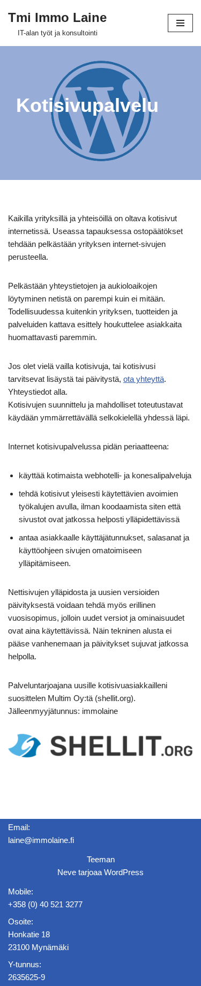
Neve (66, 872)
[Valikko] (180, 23)
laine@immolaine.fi (41, 840)
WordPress (124, 872)
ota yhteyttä (143, 378)
